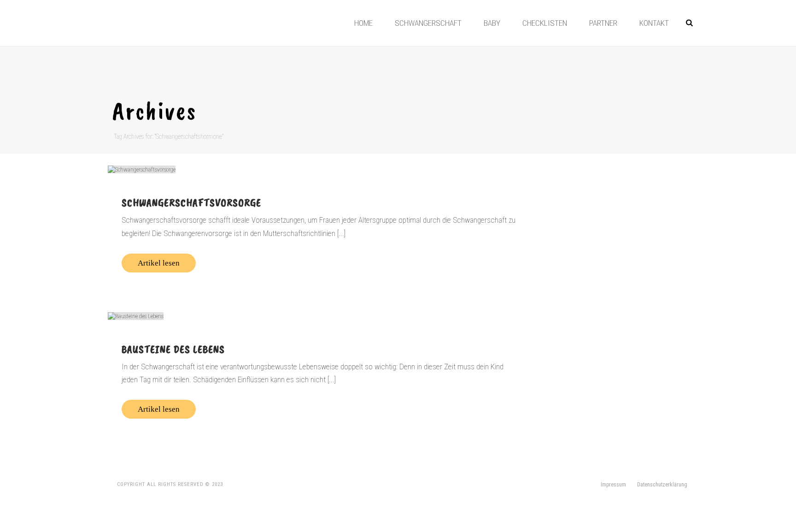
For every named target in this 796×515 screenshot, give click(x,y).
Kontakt (654, 23)
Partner (603, 23)
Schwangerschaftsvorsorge (191, 202)
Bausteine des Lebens (173, 349)
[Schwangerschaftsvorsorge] (318, 169)
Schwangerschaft (428, 23)
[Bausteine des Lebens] (318, 316)
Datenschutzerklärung (662, 484)
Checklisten (544, 23)
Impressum (613, 484)
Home (363, 23)
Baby (492, 23)
